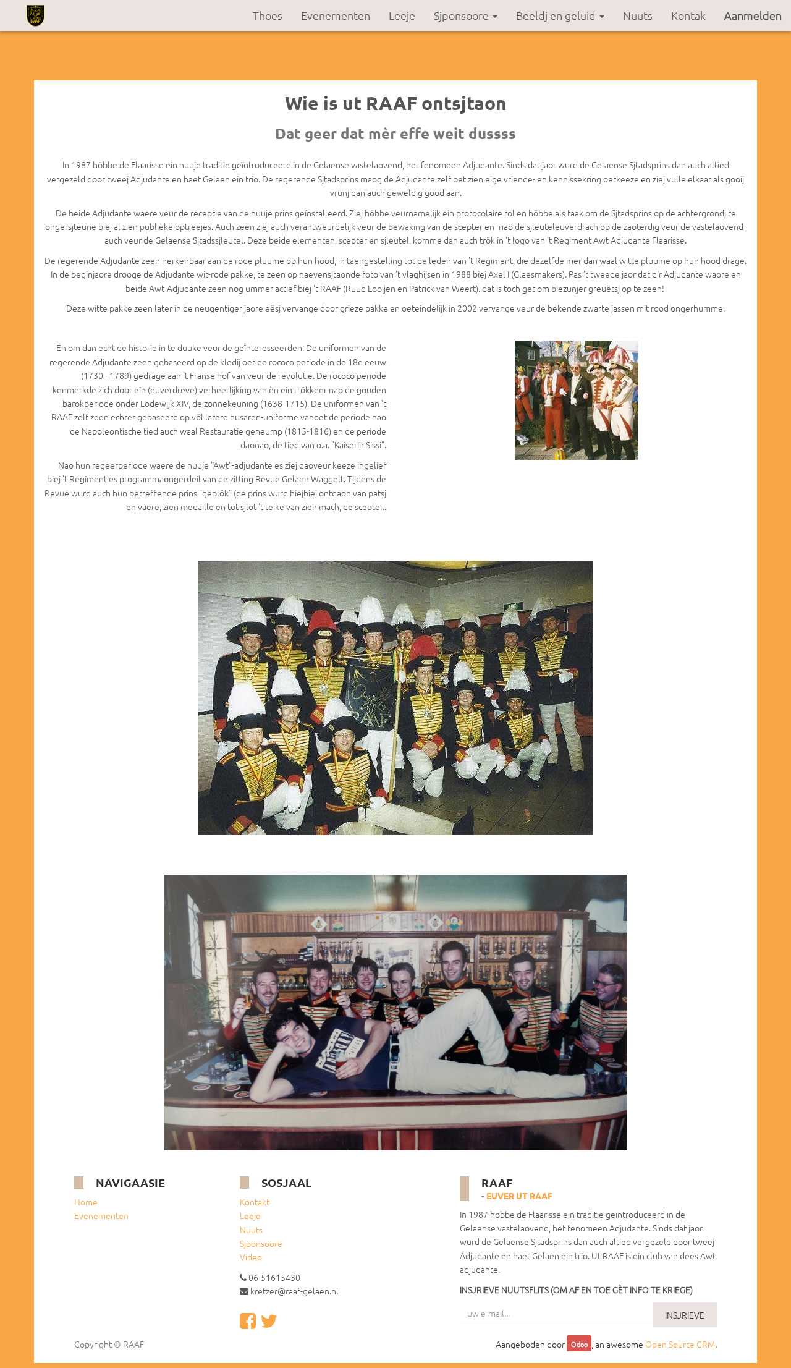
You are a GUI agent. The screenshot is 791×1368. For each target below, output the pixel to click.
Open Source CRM (680, 1344)
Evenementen (101, 1215)
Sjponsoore (261, 1243)
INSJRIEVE (684, 1315)
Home (86, 1202)
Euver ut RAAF (519, 1195)
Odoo (579, 1344)
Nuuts (251, 1229)
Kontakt (254, 1202)
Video (251, 1257)
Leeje (250, 1215)
